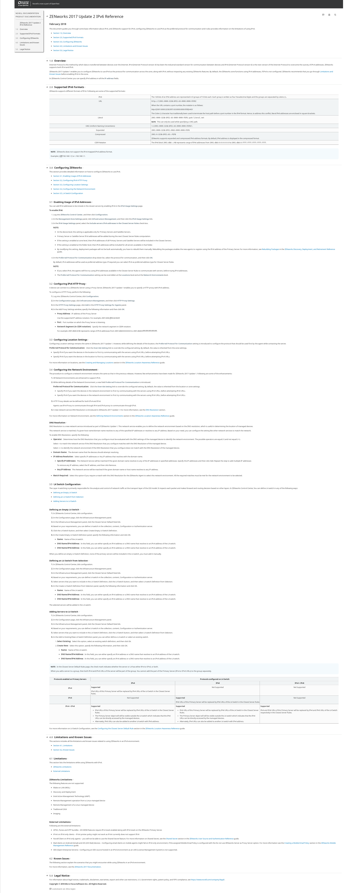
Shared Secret (172, 838)
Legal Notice (25, 49)
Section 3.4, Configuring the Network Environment (74, 189)
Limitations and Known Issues (29, 43)
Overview (24, 29)
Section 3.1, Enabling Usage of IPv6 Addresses (72, 176)
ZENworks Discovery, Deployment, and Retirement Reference (310, 249)
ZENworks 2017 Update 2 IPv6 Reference (30, 23)
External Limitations (61, 771)
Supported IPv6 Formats (30, 33)
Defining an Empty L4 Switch (65, 492)
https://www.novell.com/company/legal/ (208, 879)
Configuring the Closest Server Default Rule (115, 728)
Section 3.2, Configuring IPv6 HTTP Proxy (70, 180)
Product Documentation (28, 16)
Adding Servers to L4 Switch (64, 501)
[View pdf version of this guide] (335, 14)
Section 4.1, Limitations (62, 745)
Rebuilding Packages (270, 249)
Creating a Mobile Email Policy (296, 843)
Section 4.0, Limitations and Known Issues (70, 46)
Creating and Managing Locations (99, 362)
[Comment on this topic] (323, 14)
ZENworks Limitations (62, 767)
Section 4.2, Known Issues (63, 750)
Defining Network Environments (109, 416)
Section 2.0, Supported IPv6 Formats (68, 37)
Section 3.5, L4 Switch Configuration (68, 193)
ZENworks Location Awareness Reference (142, 362)
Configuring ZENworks (29, 38)
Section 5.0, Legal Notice (63, 50)
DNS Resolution (152, 410)
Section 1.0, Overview (62, 33)
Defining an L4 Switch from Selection (68, 497)
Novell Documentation (27, 13)
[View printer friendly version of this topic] (329, 14)
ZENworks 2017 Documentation (88, 867)
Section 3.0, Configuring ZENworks (67, 41)
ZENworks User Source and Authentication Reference (211, 838)
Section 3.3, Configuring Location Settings (70, 184)
